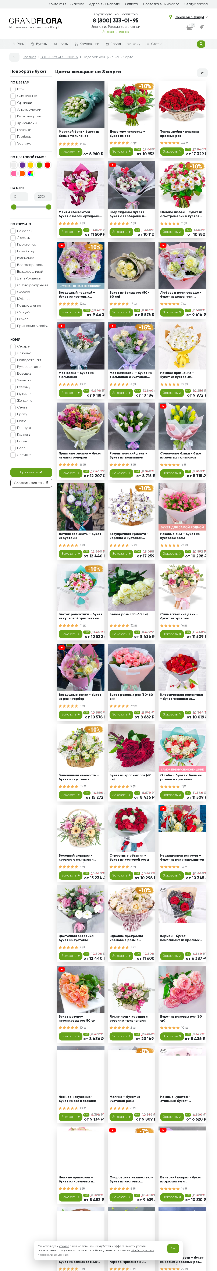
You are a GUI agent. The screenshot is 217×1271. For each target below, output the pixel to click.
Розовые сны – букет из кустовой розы (180, 536)
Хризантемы (27, 123)
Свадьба (24, 312)
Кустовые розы (29, 116)
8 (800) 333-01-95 (116, 21)
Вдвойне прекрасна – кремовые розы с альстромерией (128, 939)
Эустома (24, 143)
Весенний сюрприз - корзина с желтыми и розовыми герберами (76, 858)
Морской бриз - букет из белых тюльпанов (79, 134)
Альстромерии (29, 109)
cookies (64, 1246)
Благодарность (30, 265)
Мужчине (24, 394)
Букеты (41, 44)
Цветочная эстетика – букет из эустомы (77, 938)
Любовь (23, 238)
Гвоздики (24, 130)
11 (182, 223)
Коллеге (24, 434)
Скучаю (23, 292)
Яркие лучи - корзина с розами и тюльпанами (129, 1018)
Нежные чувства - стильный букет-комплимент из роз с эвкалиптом (177, 1099)
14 (183, 1188)
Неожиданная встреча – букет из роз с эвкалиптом (182, 857)
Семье (22, 407)
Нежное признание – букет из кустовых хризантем (177, 375)
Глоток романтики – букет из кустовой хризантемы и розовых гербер (80, 617)
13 (81, 144)
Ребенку (23, 387)
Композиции (89, 44)
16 (81, 464)
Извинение (25, 258)
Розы (20, 44)
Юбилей (24, 299)
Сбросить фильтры (29, 483)
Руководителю (29, 367)
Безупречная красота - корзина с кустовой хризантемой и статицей (130, 536)
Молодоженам (29, 360)
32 (133, 625)
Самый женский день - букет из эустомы (179, 616)
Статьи (156, 44)
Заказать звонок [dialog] (115, 32)
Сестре (23, 346)
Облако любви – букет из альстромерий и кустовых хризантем (182, 215)
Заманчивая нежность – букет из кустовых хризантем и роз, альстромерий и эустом (79, 778)
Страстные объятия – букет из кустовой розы (129, 857)
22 (81, 303)
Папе (21, 448)
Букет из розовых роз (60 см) (181, 1018)
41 (81, 625)
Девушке (24, 353)
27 (183, 384)
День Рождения (29, 278)
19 (132, 545)
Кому (136, 44)
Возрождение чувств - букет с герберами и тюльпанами (128, 215)
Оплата (131, 4)
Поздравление (29, 305)
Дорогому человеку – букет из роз (127, 134)
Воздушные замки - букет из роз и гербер (80, 697)
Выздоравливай (30, 272)
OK (173, 1248)
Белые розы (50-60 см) (129, 614)
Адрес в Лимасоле (104, 4)
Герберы (24, 137)
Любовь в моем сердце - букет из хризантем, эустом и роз (181, 295)
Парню (23, 441)
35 (82, 786)
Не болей (24, 231)
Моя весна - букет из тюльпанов (76, 375)
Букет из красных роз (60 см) (131, 777)
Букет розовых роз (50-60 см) (131, 697)
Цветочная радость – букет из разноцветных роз (78, 1260)
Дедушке (24, 455)
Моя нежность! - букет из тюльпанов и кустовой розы (131, 375)
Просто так (26, 244)
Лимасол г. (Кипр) (189, 17)
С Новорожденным (32, 285)
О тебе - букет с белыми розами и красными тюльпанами (181, 778)
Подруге (24, 428)
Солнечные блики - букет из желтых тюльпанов (181, 455)
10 (82, 384)
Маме (21, 421)
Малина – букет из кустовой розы (125, 1099)
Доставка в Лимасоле (161, 4)
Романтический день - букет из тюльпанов (128, 455)
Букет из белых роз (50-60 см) (129, 295)
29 (132, 143)
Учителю (24, 380)
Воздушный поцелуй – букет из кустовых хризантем (77, 295)
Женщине (24, 401)
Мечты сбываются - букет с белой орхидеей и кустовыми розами (80, 215)
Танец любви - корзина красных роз (179, 134)
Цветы (63, 44)
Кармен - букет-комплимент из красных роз (179, 939)
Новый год (25, 251)
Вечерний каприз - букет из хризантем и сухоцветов (181, 1180)
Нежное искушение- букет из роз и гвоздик (77, 1099)
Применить (29, 472)
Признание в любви (33, 326)
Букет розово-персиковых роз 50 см (77, 1018)
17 (132, 303)
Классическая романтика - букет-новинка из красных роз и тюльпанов (181, 697)
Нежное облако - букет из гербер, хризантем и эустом (131, 1260)
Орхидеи (24, 103)
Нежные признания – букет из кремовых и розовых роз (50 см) (76, 1180)
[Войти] (202, 28)
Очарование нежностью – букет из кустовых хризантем (131, 1180)
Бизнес (22, 319)
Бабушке (24, 373)
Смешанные (27, 96)
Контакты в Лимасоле (66, 4)
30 (183, 143)
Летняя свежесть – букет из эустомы (80, 536)
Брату (22, 414)
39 (133, 706)
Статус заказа (196, 4)
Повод (115, 44)
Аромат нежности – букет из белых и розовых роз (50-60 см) (182, 1260)
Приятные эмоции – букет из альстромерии (80, 455)
